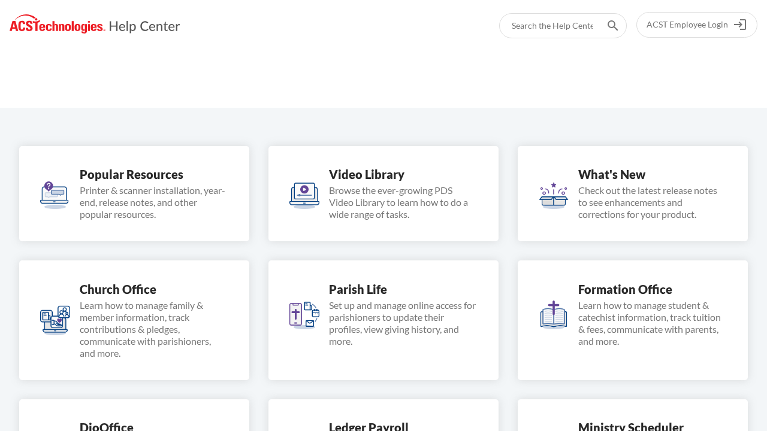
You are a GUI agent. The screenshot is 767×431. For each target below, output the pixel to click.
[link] (95, 24)
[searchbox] (604, 26)
